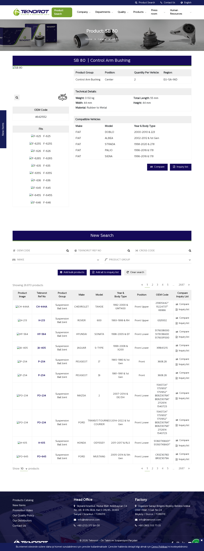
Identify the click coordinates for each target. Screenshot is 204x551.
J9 (99, 375)
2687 (182, 285)
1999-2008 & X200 (120, 348)
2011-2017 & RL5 (120, 443)
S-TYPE (99, 348)
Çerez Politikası (159, 547)
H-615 (41, 443)
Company (82, 12)
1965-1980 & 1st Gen (121, 362)
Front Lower (142, 334)
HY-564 (41, 334)
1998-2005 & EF (120, 334)
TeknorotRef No (42, 295)
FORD (81, 423)
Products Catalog (23, 500)
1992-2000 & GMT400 (120, 307)
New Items (19, 505)
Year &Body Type (120, 295)
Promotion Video (23, 510)
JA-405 (42, 348)
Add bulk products (73, 272)
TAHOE (99, 307)
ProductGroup (62, 295)
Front (142, 362)
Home (88, 39)
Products (138, 12)
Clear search (137, 272)
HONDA (81, 443)
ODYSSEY (99, 443)
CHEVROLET (81, 307)
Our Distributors (22, 521)
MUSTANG (99, 457)
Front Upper (142, 307)
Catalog (102, 39)
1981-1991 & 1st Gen (120, 376)
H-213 (41, 320)
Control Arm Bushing (88, 80)
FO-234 (41, 396)
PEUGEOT (81, 362)
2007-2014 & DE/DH (120, 396)
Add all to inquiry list (107, 272)
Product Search (58, 12)
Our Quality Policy (23, 515)
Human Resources (176, 12)
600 (99, 320)
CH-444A (41, 307)
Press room (154, 12)
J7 (99, 362)
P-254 (41, 362)
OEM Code (162, 295)
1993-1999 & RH (120, 320)
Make (82, 295)
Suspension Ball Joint (62, 307)
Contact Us (19, 526)
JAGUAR (81, 348)
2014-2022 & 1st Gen (120, 423)
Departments (102, 12)
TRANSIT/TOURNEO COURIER (99, 423)
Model (99, 295)
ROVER (81, 320)
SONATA (99, 334)
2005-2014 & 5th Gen (120, 457)
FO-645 (41, 457)
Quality (122, 12)
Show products (26, 469)
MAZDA (81, 396)
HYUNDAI (81, 334)
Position (141, 295)
